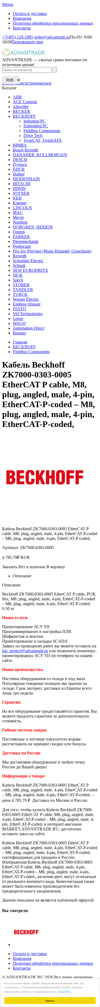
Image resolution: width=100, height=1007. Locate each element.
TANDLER (23, 289)
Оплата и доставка (30, 13)
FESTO (19, 309)
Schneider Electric (28, 260)
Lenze (18, 318)
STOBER (21, 285)
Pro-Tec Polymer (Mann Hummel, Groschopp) (52, 251)
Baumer (19, 333)
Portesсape (22, 246)
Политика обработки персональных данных (53, 23)
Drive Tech (32, 135)
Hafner (19, 174)
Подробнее (64, 991)
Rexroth (19, 256)
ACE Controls (25, 102)
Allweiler (21, 106)
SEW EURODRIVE (30, 270)
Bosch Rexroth (25, 150)
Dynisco (20, 164)
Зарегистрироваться (33, 83)
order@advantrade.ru (52, 37)
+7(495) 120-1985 (17, 37)
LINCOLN (22, 207)
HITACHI (21, 183)
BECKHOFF (24, 116)
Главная (20, 342)
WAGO (19, 323)
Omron (19, 232)
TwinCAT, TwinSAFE (42, 140)
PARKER (21, 236)
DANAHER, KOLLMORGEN (40, 154)
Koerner (20, 203)
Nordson (20, 222)
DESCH (20, 159)
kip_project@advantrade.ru (25, 651)
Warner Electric (26, 299)
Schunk (19, 265)
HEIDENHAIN (26, 179)
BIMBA (20, 145)
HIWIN (19, 188)
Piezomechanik (25, 241)
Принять (50, 1000)
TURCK (20, 294)
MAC (18, 212)
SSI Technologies (27, 313)
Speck (18, 280)
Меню (7, 4)
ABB (17, 97)
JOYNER (21, 193)
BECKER (21, 111)
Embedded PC (35, 126)
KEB (17, 198)
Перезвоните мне (27, 42)
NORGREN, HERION (33, 227)
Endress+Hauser (27, 304)
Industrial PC (34, 121)
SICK (18, 275)
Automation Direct (28, 328)
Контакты (22, 28)
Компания (22, 18)
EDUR (19, 169)
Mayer (18, 217)
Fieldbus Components (41, 130)
